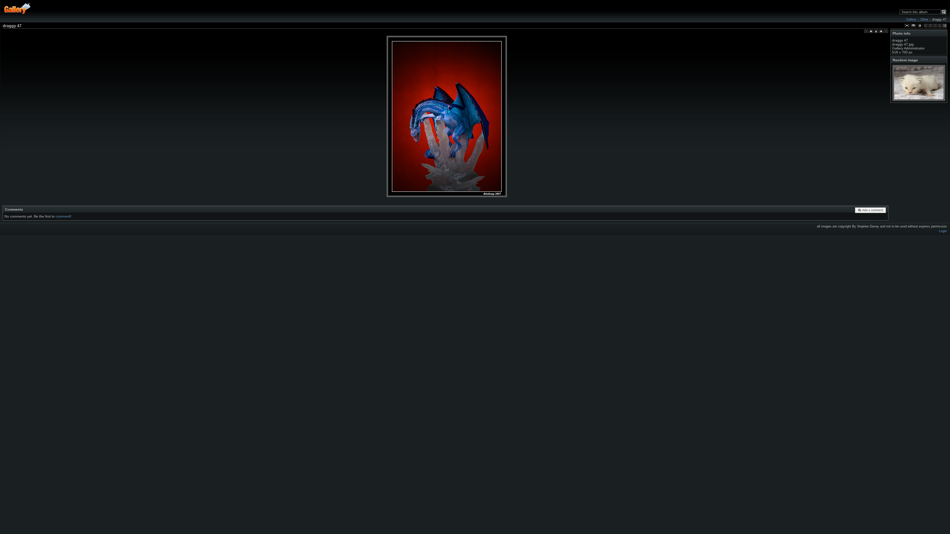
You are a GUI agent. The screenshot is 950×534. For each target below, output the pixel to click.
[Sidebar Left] (926, 25)
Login (943, 231)
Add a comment (872, 210)
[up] (876, 32)
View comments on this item (913, 25)
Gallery (911, 19)
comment (63, 216)
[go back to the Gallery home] (17, 8)
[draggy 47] (446, 116)
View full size (907, 25)
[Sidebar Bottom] (940, 25)
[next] (881, 32)
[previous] (871, 32)
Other (924, 19)
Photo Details (920, 25)
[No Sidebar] (935, 25)
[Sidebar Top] (930, 25)
